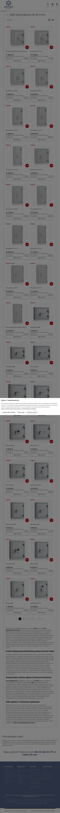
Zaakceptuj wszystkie (32, 412)
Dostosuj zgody (21, 412)
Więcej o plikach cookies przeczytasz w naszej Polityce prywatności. (18, 408)
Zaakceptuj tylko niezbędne (8, 412)
